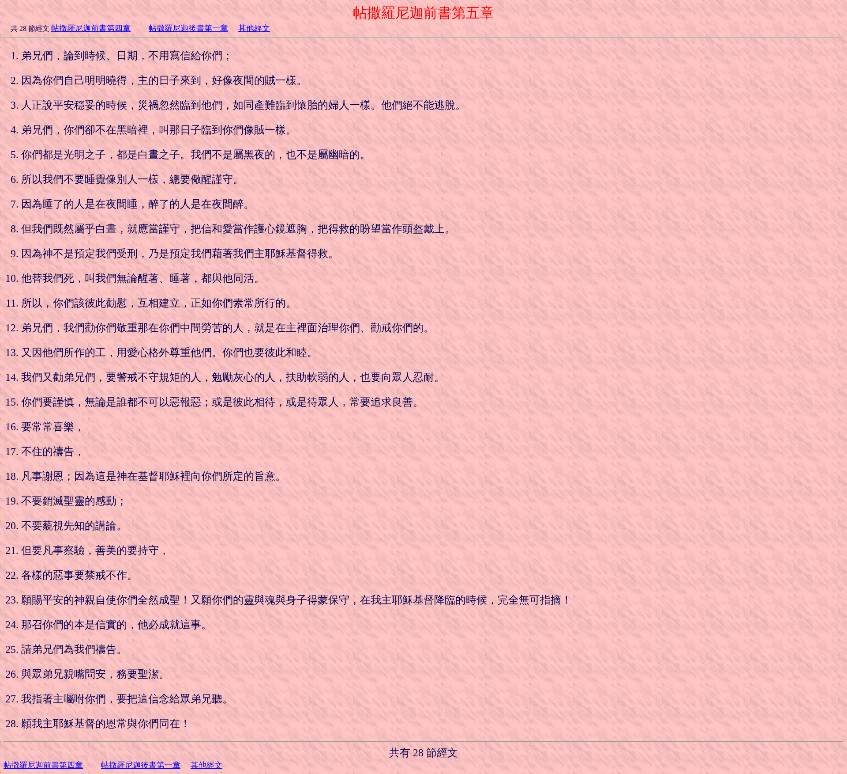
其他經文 (254, 28)
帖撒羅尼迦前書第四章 (91, 28)
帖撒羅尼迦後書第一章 (188, 28)
